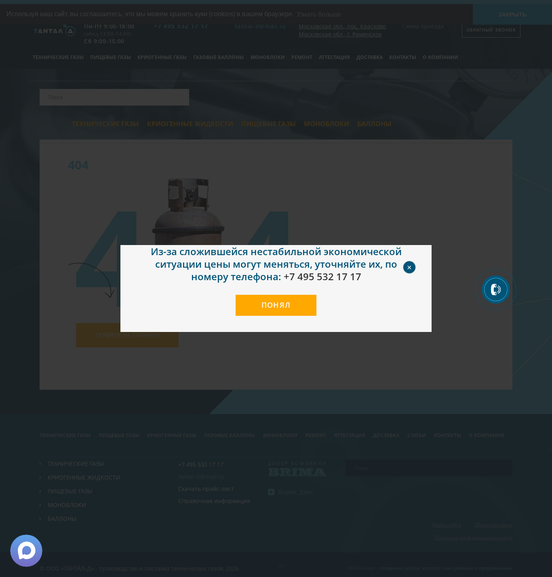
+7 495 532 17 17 (322, 276)
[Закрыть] (419, 258)
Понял (276, 305)
